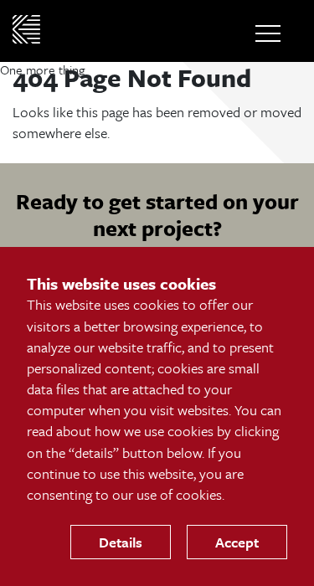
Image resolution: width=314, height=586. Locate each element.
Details (120, 542)
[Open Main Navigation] (268, 33)
